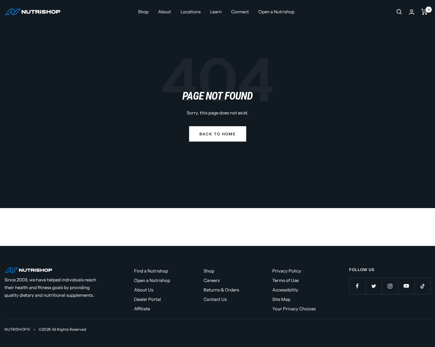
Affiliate (142, 309)
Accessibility (285, 290)
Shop (143, 11)
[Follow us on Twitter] (373, 286)
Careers (212, 280)
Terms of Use (285, 280)
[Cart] (424, 12)
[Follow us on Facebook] (357, 286)
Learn (216, 11)
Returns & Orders (221, 290)
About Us (143, 290)
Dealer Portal (147, 299)
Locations (191, 11)
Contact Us (215, 299)
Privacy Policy (286, 271)
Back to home (217, 134)
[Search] (399, 11)
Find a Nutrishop (151, 271)
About (164, 11)
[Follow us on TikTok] (422, 286)
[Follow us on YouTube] (406, 286)
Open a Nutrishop (276, 11)
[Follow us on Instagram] (390, 286)
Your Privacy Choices (294, 309)
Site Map (281, 299)
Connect (240, 11)
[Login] (411, 11)
